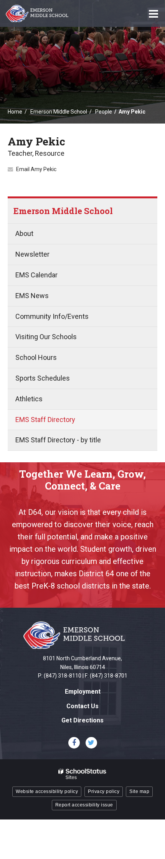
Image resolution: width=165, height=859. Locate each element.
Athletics (29, 399)
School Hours (36, 357)
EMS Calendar (36, 275)
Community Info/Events (52, 316)
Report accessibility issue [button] (84, 805)
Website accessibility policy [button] (47, 791)
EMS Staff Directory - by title (58, 440)
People (103, 112)
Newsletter (32, 254)
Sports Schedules (42, 378)
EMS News (32, 296)
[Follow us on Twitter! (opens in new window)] (91, 743)
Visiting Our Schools (46, 337)
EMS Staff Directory (45, 419)
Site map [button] (139, 791)
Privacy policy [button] (103, 791)
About (24, 233)
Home (15, 112)
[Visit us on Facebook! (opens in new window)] (74, 743)
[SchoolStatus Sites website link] (82, 774)
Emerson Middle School (58, 112)
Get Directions (82, 720)
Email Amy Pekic (36, 169)
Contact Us (82, 706)
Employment (83, 691)
